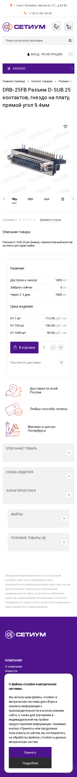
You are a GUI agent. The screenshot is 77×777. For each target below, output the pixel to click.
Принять (30, 752)
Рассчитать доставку (25, 362)
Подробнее (30, 763)
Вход (35, 54)
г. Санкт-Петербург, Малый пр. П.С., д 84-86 (40, 5)
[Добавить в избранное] (65, 126)
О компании (13, 666)
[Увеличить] (36, 160)
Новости (11, 671)
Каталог (19, 68)
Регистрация (51, 54)
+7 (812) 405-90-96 (40, 13)
